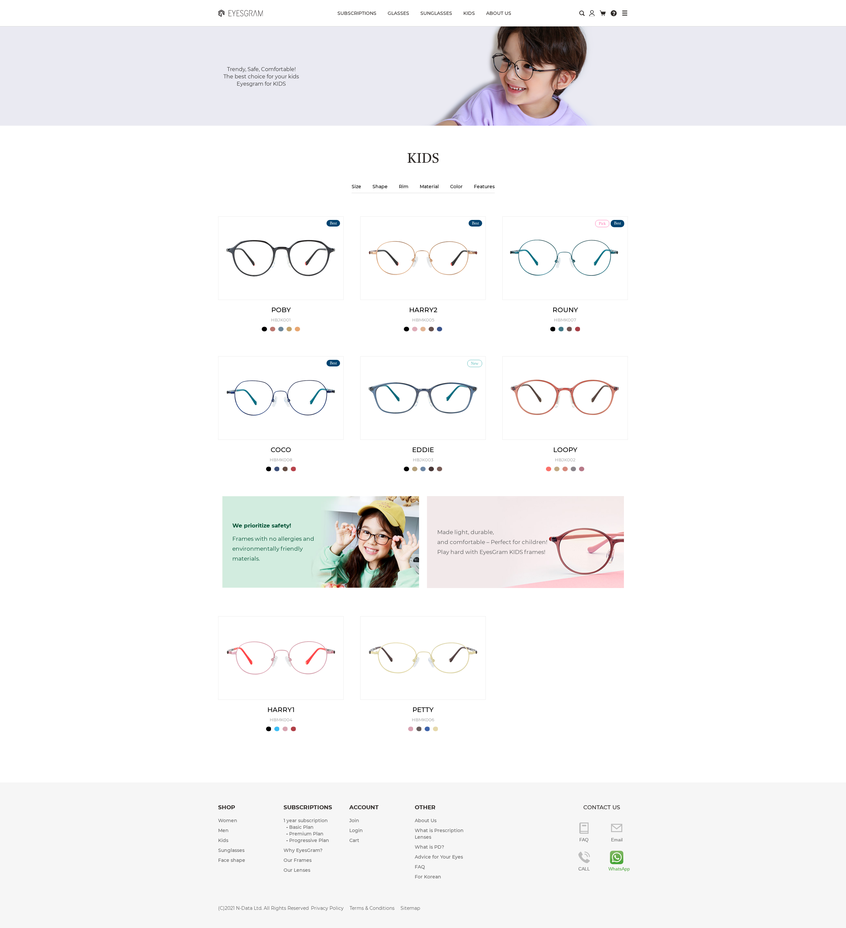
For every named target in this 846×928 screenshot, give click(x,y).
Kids (223, 840)
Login (356, 830)
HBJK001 (281, 319)
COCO (281, 449)
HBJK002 (565, 459)
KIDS (469, 13)
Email (617, 839)
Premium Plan (306, 834)
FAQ (420, 867)
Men (223, 830)
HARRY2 (423, 310)
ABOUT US (498, 13)
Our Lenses (297, 870)
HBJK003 (423, 459)
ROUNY (565, 310)
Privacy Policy (327, 908)
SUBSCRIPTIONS (356, 13)
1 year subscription (306, 820)
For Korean (428, 877)
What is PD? (429, 847)
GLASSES (398, 13)
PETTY (423, 709)
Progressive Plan (309, 840)
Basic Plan (301, 827)
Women (227, 820)
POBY (281, 310)
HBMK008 (281, 459)
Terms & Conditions (372, 908)
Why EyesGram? (303, 850)
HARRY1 (280, 709)
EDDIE (423, 449)
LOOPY (565, 449)
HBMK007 (565, 319)
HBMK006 (423, 719)
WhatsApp (616, 868)
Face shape (231, 860)
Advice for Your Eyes (439, 857)
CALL (584, 868)
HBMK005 (423, 319)
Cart (354, 840)
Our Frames (298, 860)
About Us (426, 820)
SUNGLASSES (436, 13)
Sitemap (410, 908)
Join (354, 820)
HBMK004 (281, 719)
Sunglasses (231, 850)
